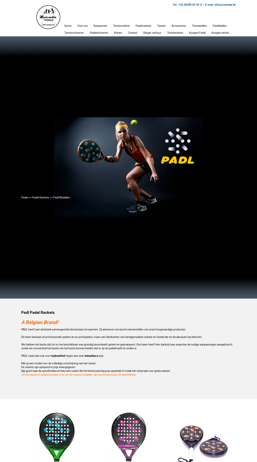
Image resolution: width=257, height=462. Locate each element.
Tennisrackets (121, 25)
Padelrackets (143, 25)
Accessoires (179, 25)
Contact (132, 32)
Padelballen (220, 25)
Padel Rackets (40, 197)
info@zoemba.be (225, 4)
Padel (24, 197)
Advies (118, 32)
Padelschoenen (99, 32)
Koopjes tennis (220, 32)
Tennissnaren (175, 32)
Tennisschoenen (74, 32)
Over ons (82, 25)
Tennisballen (199, 25)
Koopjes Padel (197, 32)
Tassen (161, 25)
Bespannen (100, 25)
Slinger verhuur (152, 32)
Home (67, 25)
